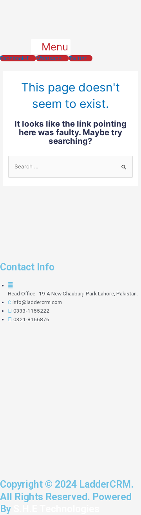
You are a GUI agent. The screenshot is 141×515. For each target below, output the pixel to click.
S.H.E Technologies (55, 509)
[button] (50, 46)
